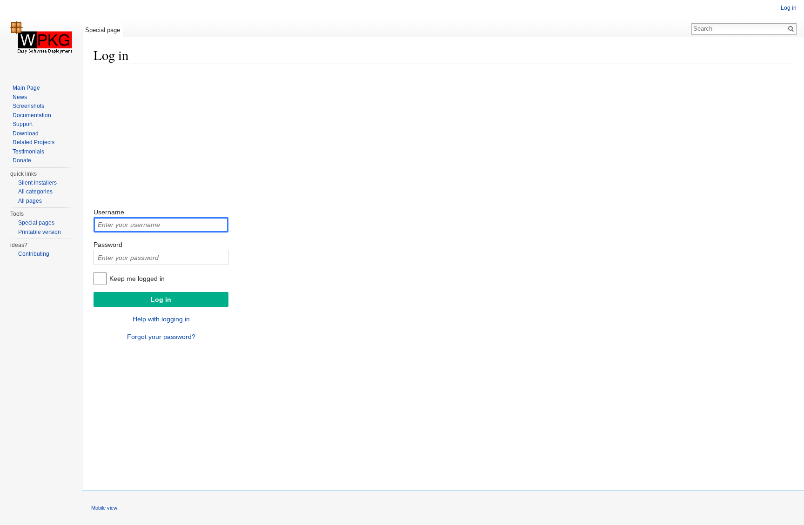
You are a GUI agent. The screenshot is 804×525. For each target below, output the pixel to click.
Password (108, 244)
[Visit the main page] (41, 37)
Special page (102, 30)
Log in (789, 8)
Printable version (39, 232)
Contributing (33, 254)
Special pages (36, 222)
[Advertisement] (373, 137)
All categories (35, 191)
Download (26, 133)
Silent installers (37, 182)
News (20, 97)
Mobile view (104, 508)
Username (109, 212)
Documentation (32, 115)
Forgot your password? (161, 336)
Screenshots (28, 106)
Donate (22, 160)
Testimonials (28, 151)
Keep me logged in (137, 278)
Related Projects (33, 142)
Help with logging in (161, 319)
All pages (30, 201)
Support (23, 124)
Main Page (26, 88)
